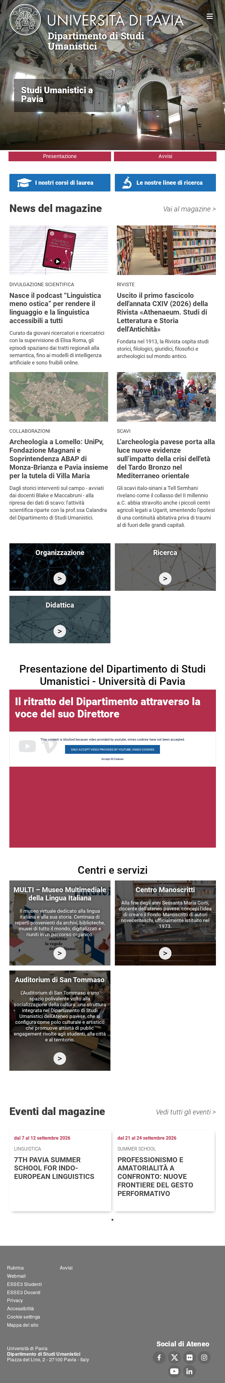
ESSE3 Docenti (24, 1292)
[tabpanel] (61, 1170)
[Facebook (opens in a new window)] (159, 1357)
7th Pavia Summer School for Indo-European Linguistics (54, 1168)
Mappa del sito (22, 1324)
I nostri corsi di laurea (64, 182)
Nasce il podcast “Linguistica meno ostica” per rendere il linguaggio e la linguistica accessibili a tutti (55, 308)
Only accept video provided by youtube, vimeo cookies (112, 749)
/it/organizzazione (60, 578)
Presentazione (60, 156)
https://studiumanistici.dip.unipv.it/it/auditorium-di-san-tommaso (60, 1058)
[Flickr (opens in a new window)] (189, 1357)
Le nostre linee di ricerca (170, 182)
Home (210, 15)
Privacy (15, 1300)
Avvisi (165, 156)
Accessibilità (20, 1308)
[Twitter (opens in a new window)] (174, 1357)
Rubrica (15, 1267)
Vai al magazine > (189, 209)
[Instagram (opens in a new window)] (204, 1357)
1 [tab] (112, 1220)
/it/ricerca (165, 578)
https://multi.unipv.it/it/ (60, 953)
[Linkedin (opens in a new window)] (189, 1371)
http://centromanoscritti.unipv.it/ (165, 953)
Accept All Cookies (112, 759)
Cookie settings (23, 1316)
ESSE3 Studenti (24, 1284)
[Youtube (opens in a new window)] (174, 1371)
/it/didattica (60, 631)
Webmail (16, 1275)
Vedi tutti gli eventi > (186, 1112)
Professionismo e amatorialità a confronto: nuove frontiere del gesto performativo (155, 1177)
